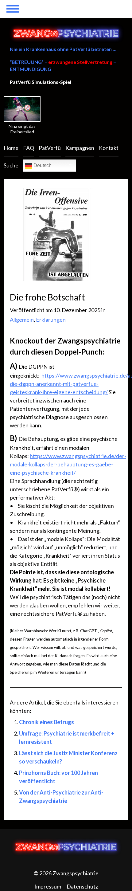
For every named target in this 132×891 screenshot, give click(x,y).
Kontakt (108, 147)
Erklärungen (51, 319)
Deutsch (42, 165)
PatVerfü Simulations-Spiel (40, 82)
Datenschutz (82, 886)
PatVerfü (50, 147)
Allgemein (22, 319)
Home (11, 147)
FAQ (28, 147)
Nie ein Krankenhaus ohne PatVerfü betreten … (63, 49)
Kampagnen (79, 147)
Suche (11, 165)
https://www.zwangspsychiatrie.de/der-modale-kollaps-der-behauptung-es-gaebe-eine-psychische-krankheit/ (68, 464)
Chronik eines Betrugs (46, 722)
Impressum (47, 886)
